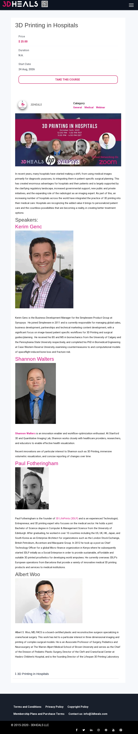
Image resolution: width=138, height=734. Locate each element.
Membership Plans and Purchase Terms (38, 713)
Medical (89, 107)
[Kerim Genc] (44, 269)
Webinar (100, 107)
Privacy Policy (54, 706)
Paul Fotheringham (36, 463)
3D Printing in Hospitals (32, 674)
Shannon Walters (34, 359)
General (77, 107)
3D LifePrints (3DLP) (67, 518)
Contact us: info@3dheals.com (87, 713)
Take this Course (67, 79)
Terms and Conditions (27, 706)
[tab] (66, 674)
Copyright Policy (77, 706)
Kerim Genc (28, 226)
